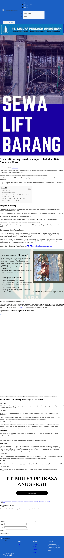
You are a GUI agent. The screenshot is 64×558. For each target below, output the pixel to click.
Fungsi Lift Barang (6, 190)
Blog (1, 166)
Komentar (2, 521)
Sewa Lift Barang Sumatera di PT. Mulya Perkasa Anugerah (16, 194)
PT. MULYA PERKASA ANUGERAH (11, 200)
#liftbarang (8, 501)
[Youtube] (10, 555)
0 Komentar (15, 168)
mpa (4, 502)
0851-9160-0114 (20, 307)
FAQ (19, 544)
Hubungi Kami (32, 493)
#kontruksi (3, 501)
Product (35, 544)
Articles (34, 552)
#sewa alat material (27, 501)
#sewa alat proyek (36, 501)
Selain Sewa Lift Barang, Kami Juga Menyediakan (14, 198)
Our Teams (35, 547)
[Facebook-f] (4, 555)
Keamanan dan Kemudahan (8, 192)
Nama (2, 524)
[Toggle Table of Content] (28, 188)
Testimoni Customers (23, 547)
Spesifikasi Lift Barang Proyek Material (11, 196)
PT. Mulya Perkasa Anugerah (39, 246)
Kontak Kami (27, 9)
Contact (35, 549)
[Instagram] (7, 555)
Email (2, 527)
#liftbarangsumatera (16, 501)
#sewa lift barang (45, 501)
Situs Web (2, 530)
